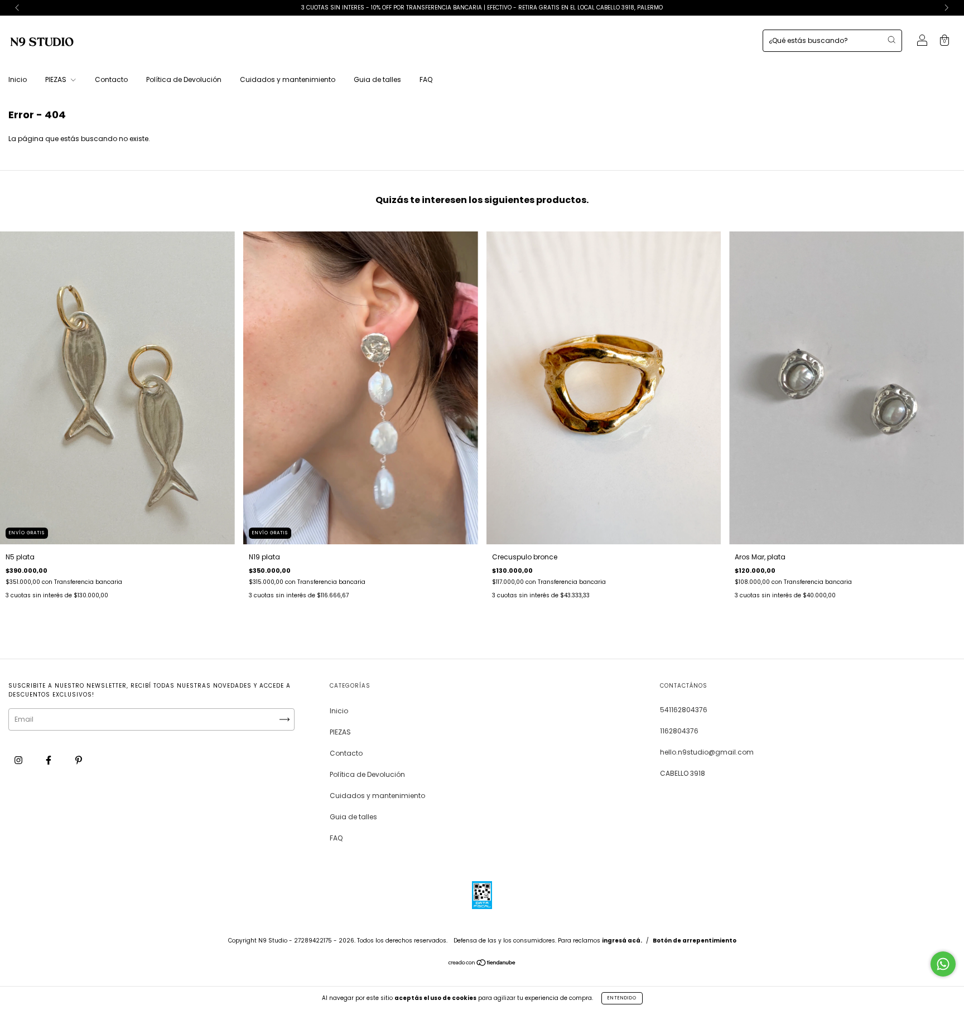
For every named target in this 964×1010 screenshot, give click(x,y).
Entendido (622, 998)
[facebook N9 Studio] (49, 760)
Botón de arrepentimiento (694, 940)
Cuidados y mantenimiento (287, 79)
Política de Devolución (183, 79)
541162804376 (683, 709)
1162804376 (679, 731)
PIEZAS (56, 79)
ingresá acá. (622, 940)
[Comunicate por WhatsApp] (943, 964)
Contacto (111, 79)
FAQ (426, 79)
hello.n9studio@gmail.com (707, 752)
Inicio (17, 79)
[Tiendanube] (482, 964)
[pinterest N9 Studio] (79, 760)
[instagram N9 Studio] (19, 760)
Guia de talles (377, 79)
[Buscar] (891, 39)
